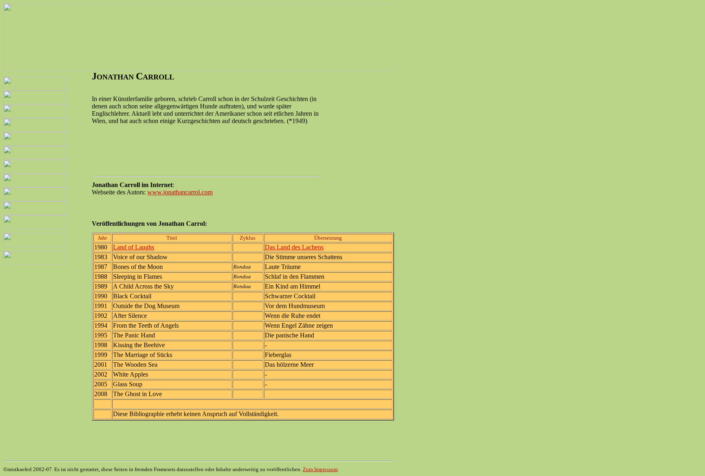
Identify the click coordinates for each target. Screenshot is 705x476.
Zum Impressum (320, 469)
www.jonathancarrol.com (180, 192)
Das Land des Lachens (294, 247)
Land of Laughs (133, 247)
